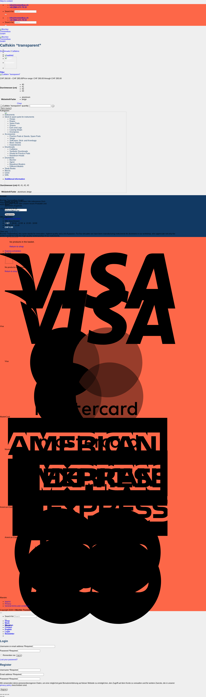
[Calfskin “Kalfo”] (11, 68)
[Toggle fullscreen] (3, 694)
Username (9, 670)
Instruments (10, 115)
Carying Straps (16, 130)
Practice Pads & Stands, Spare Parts (25, 136)
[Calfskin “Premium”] (9, 55)
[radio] (26, 84)
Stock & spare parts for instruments (19, 117)
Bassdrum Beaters (17, 164)
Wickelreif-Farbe (8, 99)
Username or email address (16, 646)
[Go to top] (1, 612)
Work (7, 623)
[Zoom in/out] (1, 694)
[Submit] (6, 14)
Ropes (12, 121)
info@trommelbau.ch (9, 211)
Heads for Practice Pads (20, 153)
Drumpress (14, 132)
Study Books (10, 168)
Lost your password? (9, 660)
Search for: (9, 11)
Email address (10, 674)
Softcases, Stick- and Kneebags (23, 141)
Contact (8, 627)
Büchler (13, 160)
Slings (12, 138)
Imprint (7, 602)
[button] (9, 227)
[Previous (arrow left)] (1, 696)
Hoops (12, 119)
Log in (19, 655)
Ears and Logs (16, 128)
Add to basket (6, 108)
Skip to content (6, 1)
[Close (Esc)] (8, 694)
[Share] (6, 694)
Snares (13, 125)
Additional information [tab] (15, 179)
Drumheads (5, 51)
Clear (19, 103)
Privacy (8, 604)
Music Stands (15, 143)
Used (7, 173)
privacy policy (6, 685)
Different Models (16, 166)
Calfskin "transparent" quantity (15, 106)
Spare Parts (15, 123)
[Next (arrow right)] (3, 696)
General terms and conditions (17, 606)
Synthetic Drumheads (19, 151)
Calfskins (15, 51)
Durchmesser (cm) (8, 88)
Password (9, 651)
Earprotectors (15, 145)
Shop (7, 50)
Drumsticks (9, 158)
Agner (12, 162)
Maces (7, 171)
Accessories (10, 134)
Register (4, 689)
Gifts (7, 175)
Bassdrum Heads (17, 156)
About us (9, 625)
